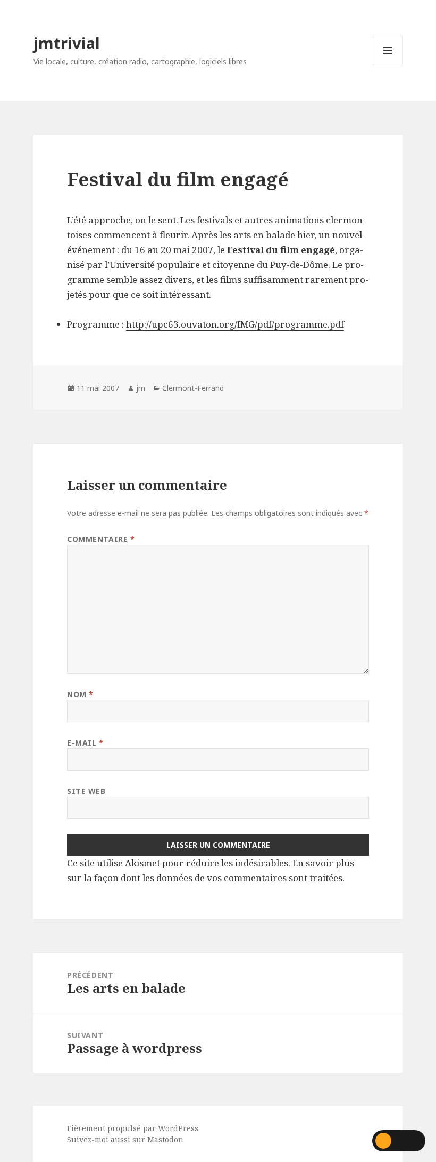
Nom (80, 694)
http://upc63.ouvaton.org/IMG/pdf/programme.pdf (235, 324)
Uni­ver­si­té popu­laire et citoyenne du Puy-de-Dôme (219, 264)
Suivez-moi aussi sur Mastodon (125, 1139)
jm (140, 388)
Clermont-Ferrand (193, 388)
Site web (86, 791)
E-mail (85, 743)
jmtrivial (66, 42)
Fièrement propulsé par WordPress (132, 1128)
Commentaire (101, 539)
